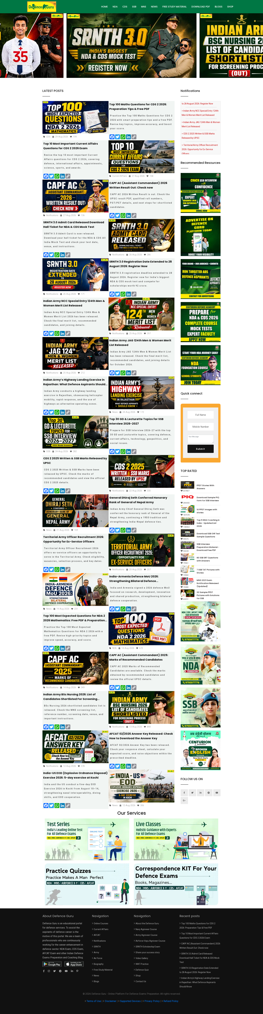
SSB (134, 6)
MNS (143, 6)
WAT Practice (142, 964)
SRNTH (97, 946)
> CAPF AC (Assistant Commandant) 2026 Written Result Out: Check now (199, 131)
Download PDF (200, 6)
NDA (115, 6)
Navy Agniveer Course (146, 929)
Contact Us (141, 981)
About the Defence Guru (147, 923)
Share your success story (148, 952)
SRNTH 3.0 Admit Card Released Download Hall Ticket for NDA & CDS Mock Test (199, 957)
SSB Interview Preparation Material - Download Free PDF (208, 547)
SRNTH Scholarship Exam (148, 946)
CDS (124, 6)
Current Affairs (101, 929)
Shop (230, 6)
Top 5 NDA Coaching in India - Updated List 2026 (208, 523)
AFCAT (97, 935)
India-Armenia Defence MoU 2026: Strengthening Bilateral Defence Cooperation (134, 581)
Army (96, 952)
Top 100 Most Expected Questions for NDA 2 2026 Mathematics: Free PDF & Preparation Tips (74, 620)
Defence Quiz (142, 970)
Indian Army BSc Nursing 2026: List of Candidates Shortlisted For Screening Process (70, 698)
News (154, 6)
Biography (98, 964)
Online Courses (101, 923)
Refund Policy (170, 1001)
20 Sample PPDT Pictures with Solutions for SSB (208, 595)
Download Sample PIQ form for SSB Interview (208, 499)
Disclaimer (110, 1001)
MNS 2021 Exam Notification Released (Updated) (208, 583)
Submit (200, 449)
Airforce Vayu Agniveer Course (150, 941)
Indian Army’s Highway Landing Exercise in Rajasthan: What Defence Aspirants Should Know (74, 384)
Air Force (98, 958)
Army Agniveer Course (146, 935)
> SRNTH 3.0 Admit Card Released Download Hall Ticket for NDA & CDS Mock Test (199, 145)
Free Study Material (174, 6)
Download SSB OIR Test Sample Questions (208, 535)
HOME (104, 6)
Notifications (100, 941)
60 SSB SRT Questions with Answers (207, 559)
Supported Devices (130, 1001)
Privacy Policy (152, 1001)
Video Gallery (142, 958)
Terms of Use (94, 1001)
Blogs (218, 6)
